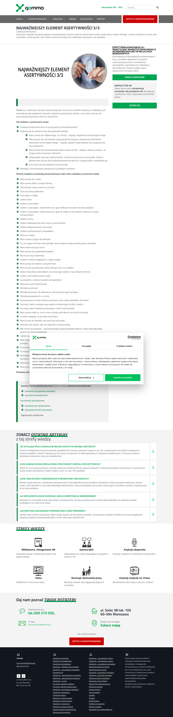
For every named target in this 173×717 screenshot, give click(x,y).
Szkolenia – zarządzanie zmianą (101, 658)
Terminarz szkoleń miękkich (63, 684)
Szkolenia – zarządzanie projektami (66, 670)
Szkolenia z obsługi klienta (63, 707)
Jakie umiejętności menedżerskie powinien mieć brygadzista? (54, 479)
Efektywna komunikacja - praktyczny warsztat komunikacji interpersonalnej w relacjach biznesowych (134, 50)
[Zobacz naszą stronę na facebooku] (18, 676)
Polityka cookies (95, 707)
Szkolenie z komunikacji (98, 681)
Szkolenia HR (58, 673)
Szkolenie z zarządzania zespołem (66, 690)
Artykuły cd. (135, 578)
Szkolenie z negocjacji (61, 704)
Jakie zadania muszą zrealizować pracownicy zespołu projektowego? (60, 464)
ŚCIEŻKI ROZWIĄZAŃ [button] (37, 19)
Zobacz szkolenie (135, 77)
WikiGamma (28, 549)
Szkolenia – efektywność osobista (66, 667)
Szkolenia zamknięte (61, 658)
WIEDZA (72, 19)
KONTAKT (101, 19)
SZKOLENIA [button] (58, 19)
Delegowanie (43, 549)
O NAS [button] (19, 19)
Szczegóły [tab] (86, 346)
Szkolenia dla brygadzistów (99, 678)
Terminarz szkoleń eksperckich (65, 687)
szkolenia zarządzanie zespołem (40, 391)
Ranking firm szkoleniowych (99, 684)
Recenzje (76, 578)
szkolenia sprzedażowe (33, 400)
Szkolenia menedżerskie (62, 661)
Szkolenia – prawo (60, 681)
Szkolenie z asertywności (62, 701)
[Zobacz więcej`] (153, 451)
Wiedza (92, 698)
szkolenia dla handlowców (37, 406)
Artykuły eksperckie (135, 549)
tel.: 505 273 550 (23, 666)
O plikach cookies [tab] (124, 346)
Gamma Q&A (87, 549)
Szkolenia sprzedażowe (62, 664)
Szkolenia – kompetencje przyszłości (67, 675)
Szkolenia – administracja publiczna (66, 678)
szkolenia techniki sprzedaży (38, 410)
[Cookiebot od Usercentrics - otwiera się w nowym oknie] (130, 338)
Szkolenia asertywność (98, 670)
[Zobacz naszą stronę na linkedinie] (23, 676)
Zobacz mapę (110, 625)
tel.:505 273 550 (41, 613)
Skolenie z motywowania (62, 698)
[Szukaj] (157, 7)
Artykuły (123, 578)
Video (38, 578)
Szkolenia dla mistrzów (61, 712)
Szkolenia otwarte (96, 687)
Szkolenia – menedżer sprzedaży (101, 673)
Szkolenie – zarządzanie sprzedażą (102, 664)
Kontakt (92, 695)
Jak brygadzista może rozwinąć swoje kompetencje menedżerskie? (58, 496)
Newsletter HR (109, 7)
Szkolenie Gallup (59, 695)
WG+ (121, 7)
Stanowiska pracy (92, 578)
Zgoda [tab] (48, 346)
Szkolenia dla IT (95, 690)
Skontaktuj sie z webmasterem (100, 710)
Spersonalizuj (85, 377)
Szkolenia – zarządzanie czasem (101, 661)
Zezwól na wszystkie (123, 377)
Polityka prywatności (97, 704)
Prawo (146, 578)
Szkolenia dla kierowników (99, 667)
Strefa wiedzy (94, 701)
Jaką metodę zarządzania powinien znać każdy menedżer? (52, 511)
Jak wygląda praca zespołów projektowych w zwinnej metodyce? (58, 446)
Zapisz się (134, 105)
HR (53, 549)
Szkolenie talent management (64, 710)
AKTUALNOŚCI (86, 19)
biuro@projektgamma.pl (39, 624)
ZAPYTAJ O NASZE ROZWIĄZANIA (140, 19)
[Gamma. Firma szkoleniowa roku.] (30, 7)
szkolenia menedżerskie (36, 395)
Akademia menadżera (61, 693)
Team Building (94, 693)
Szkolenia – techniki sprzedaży (100, 675)
